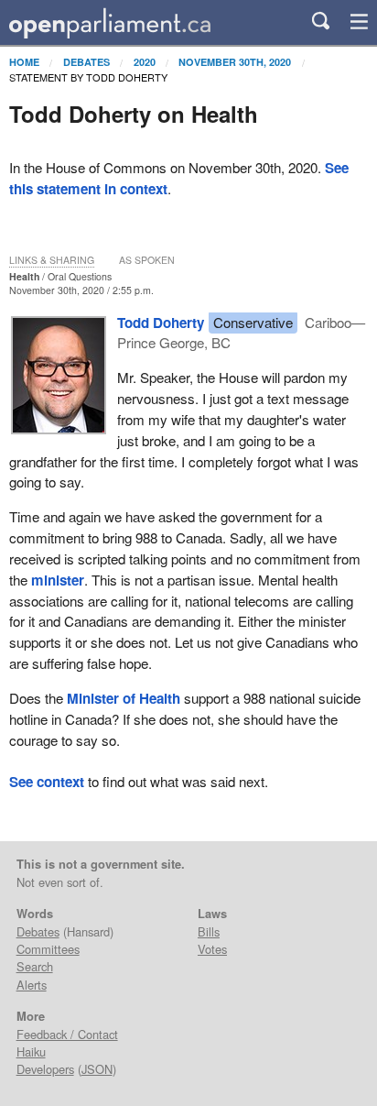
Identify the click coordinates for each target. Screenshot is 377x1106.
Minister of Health (123, 698)
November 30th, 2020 (234, 62)
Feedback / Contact (67, 1034)
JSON (97, 1069)
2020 (145, 62)
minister (57, 580)
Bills (209, 931)
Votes (212, 949)
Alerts (31, 984)
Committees (48, 949)
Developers (45, 1069)
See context (46, 782)
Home (24, 62)
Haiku (31, 1051)
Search (34, 966)
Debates (86, 62)
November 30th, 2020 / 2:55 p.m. (81, 290)
